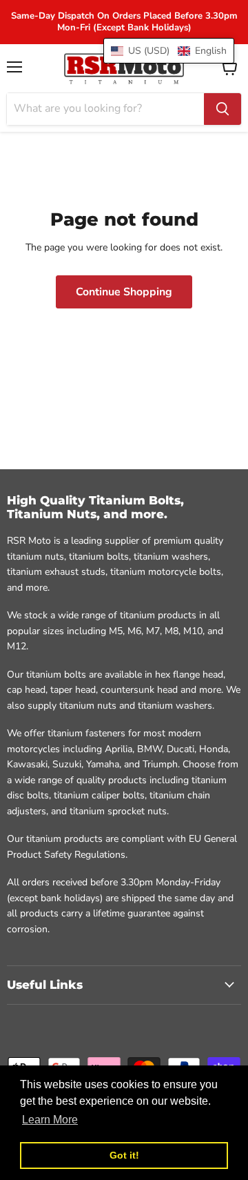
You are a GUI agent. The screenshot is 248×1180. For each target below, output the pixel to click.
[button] (169, 51)
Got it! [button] (124, 1155)
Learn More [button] (50, 1119)
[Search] (222, 109)
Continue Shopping (124, 291)
